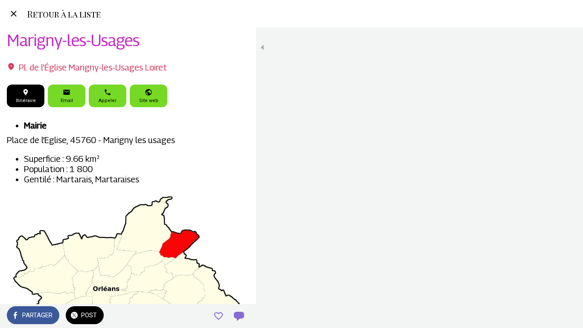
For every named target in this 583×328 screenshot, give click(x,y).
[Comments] (239, 316)
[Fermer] (14, 14)
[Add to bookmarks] (218, 316)
